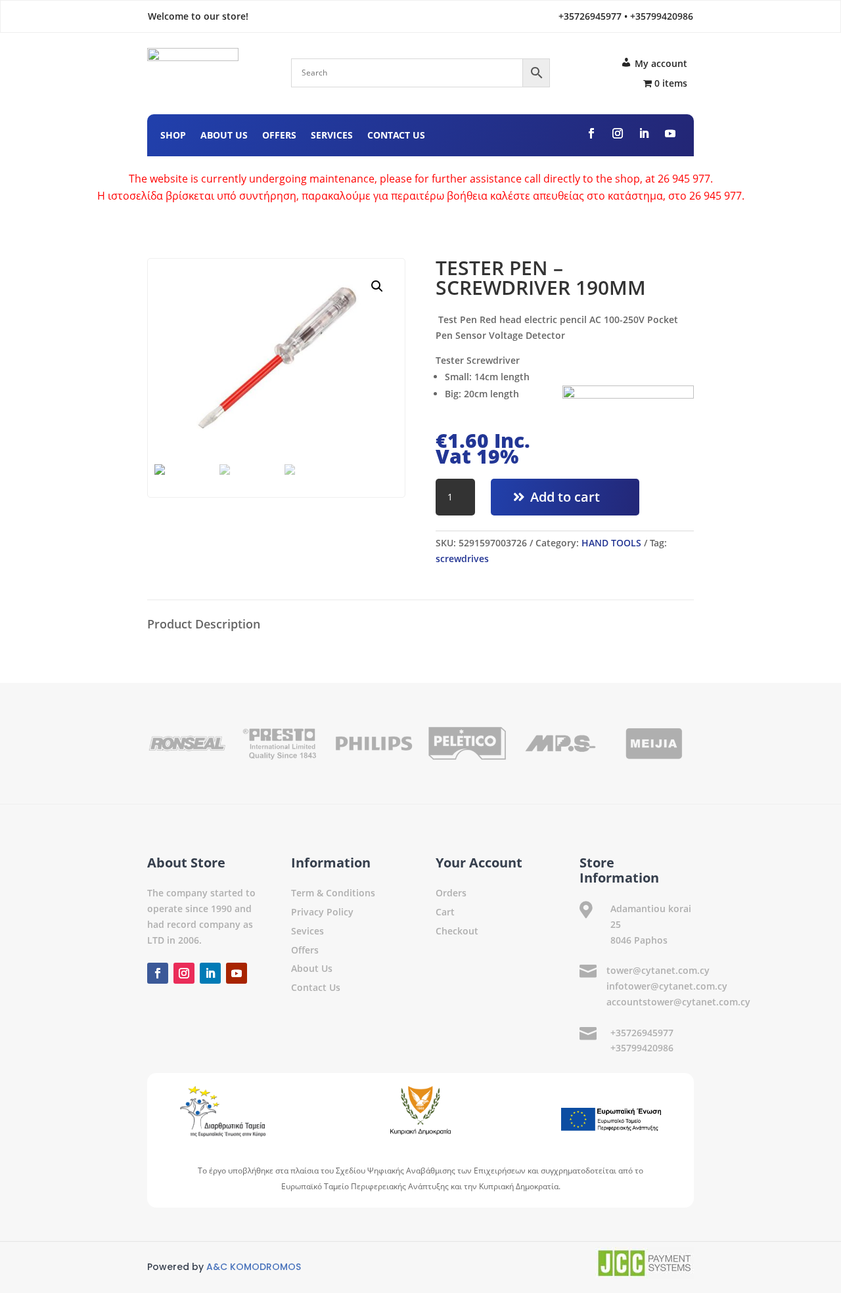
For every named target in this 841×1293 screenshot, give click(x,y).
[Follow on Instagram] (617, 133)
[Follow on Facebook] (591, 133)
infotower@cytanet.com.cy (666, 986)
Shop (173, 136)
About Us (224, 136)
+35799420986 (641, 1047)
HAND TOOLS (611, 543)
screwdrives (462, 558)
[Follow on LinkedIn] (643, 133)
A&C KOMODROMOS (253, 1266)
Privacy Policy (322, 912)
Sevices (307, 931)
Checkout (457, 931)
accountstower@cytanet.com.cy (678, 1002)
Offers (279, 136)
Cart (445, 912)
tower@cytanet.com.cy (658, 970)
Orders (451, 893)
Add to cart (565, 497)
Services (332, 136)
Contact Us (396, 136)
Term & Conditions (333, 893)
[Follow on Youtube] (670, 133)
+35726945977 (641, 1032)
